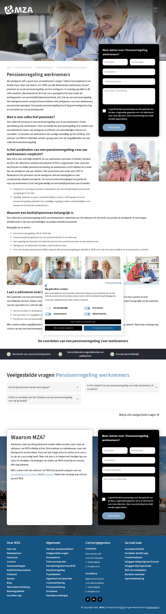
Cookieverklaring (55, 583)
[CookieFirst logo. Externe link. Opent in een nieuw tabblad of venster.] (46, 285)
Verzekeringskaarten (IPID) (61, 566)
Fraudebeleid (53, 574)
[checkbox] (48, 308)
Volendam (90, 548)
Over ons (11, 549)
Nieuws (11, 578)
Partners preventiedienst (59, 549)
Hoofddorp (91, 573)
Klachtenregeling (55, 570)
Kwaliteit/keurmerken (19, 570)
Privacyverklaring (55, 587)
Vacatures (12, 557)
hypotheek (32, 474)
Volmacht (12, 574)
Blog (9, 583)
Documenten (53, 557)
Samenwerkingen (16, 566)
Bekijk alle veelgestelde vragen (137, 415)
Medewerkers (14, 553)
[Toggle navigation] (156, 10)
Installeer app (14, 595)
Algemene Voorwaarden (59, 578)
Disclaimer (52, 591)
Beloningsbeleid (15, 591)
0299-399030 (94, 562)
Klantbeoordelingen (57, 595)
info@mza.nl (93, 566)
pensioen (48, 474)
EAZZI (122, 607)
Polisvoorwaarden (56, 561)
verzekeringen (18, 474)
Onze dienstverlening (18, 587)
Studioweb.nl (153, 607)
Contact (11, 561)
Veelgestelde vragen (57, 553)
